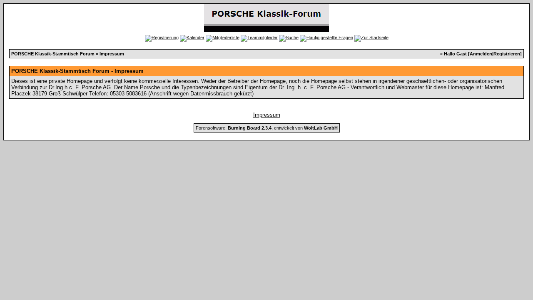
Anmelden (481, 53)
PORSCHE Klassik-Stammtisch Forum (53, 53)
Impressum (266, 115)
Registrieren (506, 53)
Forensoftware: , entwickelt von (267, 127)
